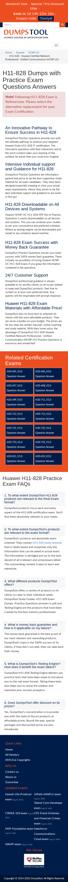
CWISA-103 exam (16, 813)
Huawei (20, 53)
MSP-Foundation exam (19, 828)
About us (10, 777)
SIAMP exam (13, 844)
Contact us (12, 771)
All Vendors (12, 754)
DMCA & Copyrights (17, 760)
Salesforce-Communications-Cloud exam (45, 833)
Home (8, 53)
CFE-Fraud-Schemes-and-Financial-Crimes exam (47, 818)
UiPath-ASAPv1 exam (47, 794)
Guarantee (11, 782)
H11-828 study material (47, 542)
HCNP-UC (33, 53)
